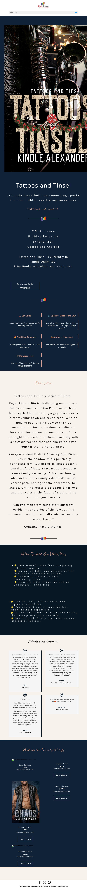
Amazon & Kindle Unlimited (25, 286)
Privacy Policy (57, 886)
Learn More (61, 775)
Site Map (65, 886)
